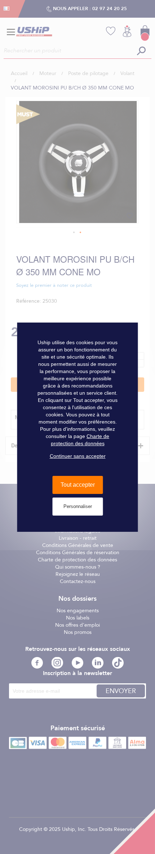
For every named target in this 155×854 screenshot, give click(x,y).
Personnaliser (77, 506)
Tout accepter (78, 485)
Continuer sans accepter (78, 456)
